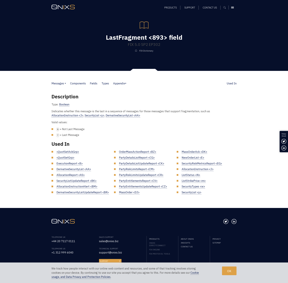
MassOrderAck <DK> (194, 152)
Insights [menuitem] (185, 242)
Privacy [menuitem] (216, 239)
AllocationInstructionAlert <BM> (76, 186)
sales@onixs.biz (108, 241)
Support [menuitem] (189, 7)
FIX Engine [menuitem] (154, 249)
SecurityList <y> (94, 115)
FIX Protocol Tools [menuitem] (159, 253)
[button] (65, 83)
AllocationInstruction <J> (67, 115)
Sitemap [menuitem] (216, 242)
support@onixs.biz (110, 252)
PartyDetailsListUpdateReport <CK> (141, 163)
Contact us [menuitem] (210, 7)
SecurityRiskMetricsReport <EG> (202, 163)
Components (78, 83)
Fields (93, 83)
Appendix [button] (119, 83)
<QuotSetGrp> (65, 157)
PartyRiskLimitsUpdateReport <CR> (141, 175)
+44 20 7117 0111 (63, 241)
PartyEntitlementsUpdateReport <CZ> (143, 186)
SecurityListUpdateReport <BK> (76, 181)
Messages (58, 83)
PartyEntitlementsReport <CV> (138, 181)
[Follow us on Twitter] (225, 221)
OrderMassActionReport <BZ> (137, 152)
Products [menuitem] (170, 7)
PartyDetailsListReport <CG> (137, 157)
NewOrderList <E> (193, 157)
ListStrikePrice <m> (194, 181)
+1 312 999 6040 (63, 252)
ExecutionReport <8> (69, 163)
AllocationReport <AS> (70, 175)
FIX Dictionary (146, 50)
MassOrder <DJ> (129, 192)
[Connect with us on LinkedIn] (234, 221)
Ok (229, 271)
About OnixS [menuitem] (187, 239)
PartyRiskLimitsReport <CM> (136, 169)
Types (105, 83)
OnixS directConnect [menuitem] (157, 244)
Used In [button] (231, 83)
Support (104, 261)
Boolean (64, 104)
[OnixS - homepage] (63, 7)
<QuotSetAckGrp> (67, 152)
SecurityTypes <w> (193, 186)
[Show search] (226, 8)
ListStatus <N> (191, 175)
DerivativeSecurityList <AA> (123, 115)
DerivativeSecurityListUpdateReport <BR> (82, 192)
